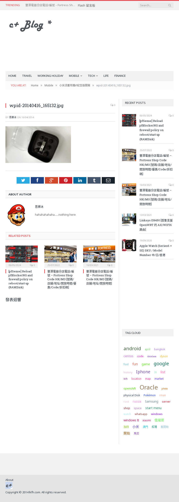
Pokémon (150, 395)
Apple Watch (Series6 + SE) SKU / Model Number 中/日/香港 (155, 250)
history (128, 372)
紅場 (154, 427)
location (136, 379)
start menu (153, 408)
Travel (27, 76)
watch (127, 414)
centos (128, 356)
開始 (127, 433)
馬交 (136, 433)
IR (155, 372)
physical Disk (132, 395)
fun (135, 363)
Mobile (74, 76)
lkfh (126, 378)
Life (106, 76)
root (126, 401)
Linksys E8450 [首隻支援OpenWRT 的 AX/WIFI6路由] (156, 224)
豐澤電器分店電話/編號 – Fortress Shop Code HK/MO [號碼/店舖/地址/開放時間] (99, 277)
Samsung (151, 401)
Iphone (143, 372)
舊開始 (165, 427)
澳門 (145, 427)
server (166, 401)
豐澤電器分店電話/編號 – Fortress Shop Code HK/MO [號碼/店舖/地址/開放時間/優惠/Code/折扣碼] (51, 5)
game (146, 364)
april (147, 349)
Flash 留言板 (86, 5)
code (140, 356)
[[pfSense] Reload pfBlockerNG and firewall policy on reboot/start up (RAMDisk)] (21, 256)
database (151, 356)
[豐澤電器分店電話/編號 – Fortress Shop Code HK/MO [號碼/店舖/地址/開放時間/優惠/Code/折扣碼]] (60, 256)
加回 (126, 427)
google (161, 363)
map (148, 379)
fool (126, 364)
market (159, 379)
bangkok (159, 349)
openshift (130, 388)
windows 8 (131, 420)
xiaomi (147, 420)
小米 (136, 426)
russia (137, 401)
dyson (164, 356)
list (162, 371)
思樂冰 (12, 117)
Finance (120, 76)
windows (157, 414)
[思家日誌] (32, 24)
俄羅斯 (159, 420)
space (138, 408)
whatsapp (141, 414)
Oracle (148, 387)
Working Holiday (50, 76)
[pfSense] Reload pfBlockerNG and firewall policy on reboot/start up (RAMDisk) (21, 279)
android (132, 348)
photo (165, 388)
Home (12, 76)
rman (162, 395)
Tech (91, 76)
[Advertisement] (119, 40)
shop (127, 408)
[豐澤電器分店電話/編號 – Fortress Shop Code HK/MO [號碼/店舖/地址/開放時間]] (99, 256)
